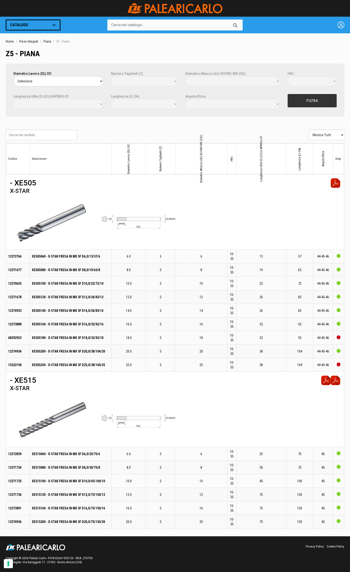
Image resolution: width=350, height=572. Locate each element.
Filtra (312, 101)
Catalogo (19, 25)
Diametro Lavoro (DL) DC (32, 73)
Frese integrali (28, 41)
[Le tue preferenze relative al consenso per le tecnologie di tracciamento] (8, 563)
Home (10, 41)
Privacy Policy (315, 546)
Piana (47, 41)
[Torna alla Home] (175, 8)
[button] (53, 222)
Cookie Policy (335, 546)
